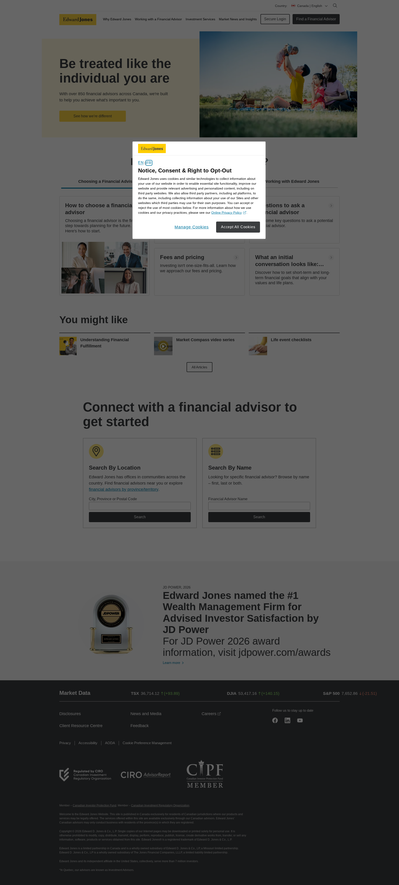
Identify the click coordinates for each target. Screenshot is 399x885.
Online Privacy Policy (228, 213)
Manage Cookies (192, 227)
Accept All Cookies (238, 227)
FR (148, 163)
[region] (199, 190)
